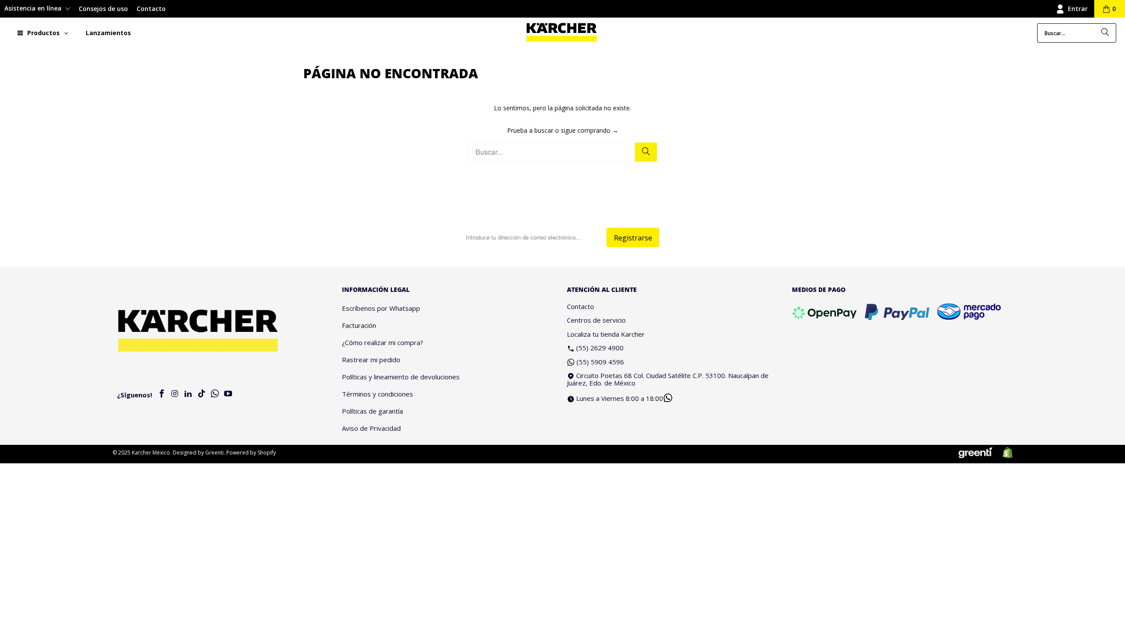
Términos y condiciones (377, 393)
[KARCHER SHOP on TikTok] (201, 394)
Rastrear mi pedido (371, 359)
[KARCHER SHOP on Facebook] (161, 394)
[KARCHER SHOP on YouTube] (228, 394)
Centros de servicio (596, 320)
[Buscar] (1105, 33)
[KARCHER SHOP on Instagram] (175, 394)
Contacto (151, 8)
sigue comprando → (589, 130)
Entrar (1078, 8)
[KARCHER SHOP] (561, 33)
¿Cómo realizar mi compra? (382, 342)
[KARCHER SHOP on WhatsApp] (215, 394)
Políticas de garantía (372, 411)
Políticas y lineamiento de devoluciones (401, 376)
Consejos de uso (103, 8)
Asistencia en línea (33, 8)
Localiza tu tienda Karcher (606, 334)
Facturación (359, 325)
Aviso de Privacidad (371, 428)
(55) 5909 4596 (600, 361)
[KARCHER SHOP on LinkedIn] (188, 394)
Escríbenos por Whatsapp (381, 308)
